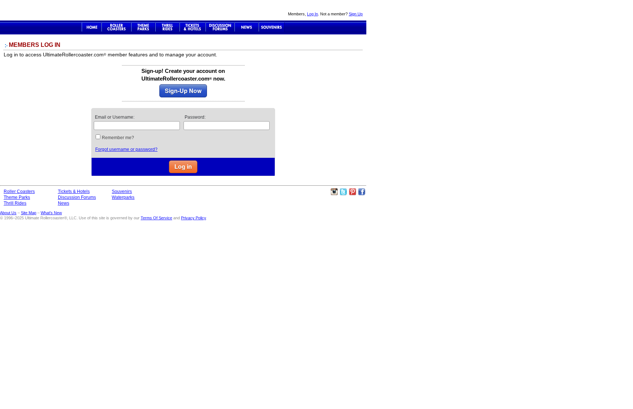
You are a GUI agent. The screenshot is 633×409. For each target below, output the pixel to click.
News (246, 27)
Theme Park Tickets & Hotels (192, 27)
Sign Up (356, 14)
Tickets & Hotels (74, 191)
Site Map (28, 213)
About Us (8, 213)
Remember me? (118, 137)
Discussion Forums (220, 27)
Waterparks (123, 197)
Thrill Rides (167, 27)
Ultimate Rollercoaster (51, 10)
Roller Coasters (19, 191)
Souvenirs (272, 27)
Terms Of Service (156, 218)
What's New (51, 213)
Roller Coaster (116, 27)
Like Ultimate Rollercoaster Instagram (334, 192)
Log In (312, 14)
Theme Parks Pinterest (352, 192)
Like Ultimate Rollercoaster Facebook (361, 192)
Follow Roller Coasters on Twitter (343, 192)
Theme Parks (143, 27)
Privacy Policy (193, 218)
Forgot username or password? (126, 149)
